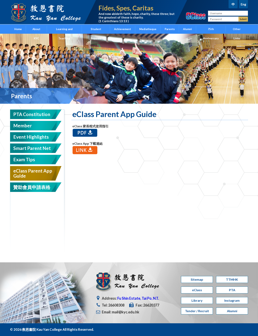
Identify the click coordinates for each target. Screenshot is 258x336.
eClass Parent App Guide (32, 173)
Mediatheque (147, 29)
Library (197, 300)
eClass (197, 290)
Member (22, 125)
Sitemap (197, 279)
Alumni (187, 29)
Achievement (122, 29)
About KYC (36, 30)
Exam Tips (24, 159)
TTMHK (232, 279)
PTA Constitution (31, 114)
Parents (170, 29)
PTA (232, 290)
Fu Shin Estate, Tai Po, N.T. (138, 298)
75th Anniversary (211, 30)
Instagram (232, 300)
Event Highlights (31, 137)
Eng (243, 4)
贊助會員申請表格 (31, 187)
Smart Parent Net (32, 148)
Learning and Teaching (64, 30)
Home (18, 29)
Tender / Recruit (197, 311)
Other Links (237, 30)
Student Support (96, 30)
